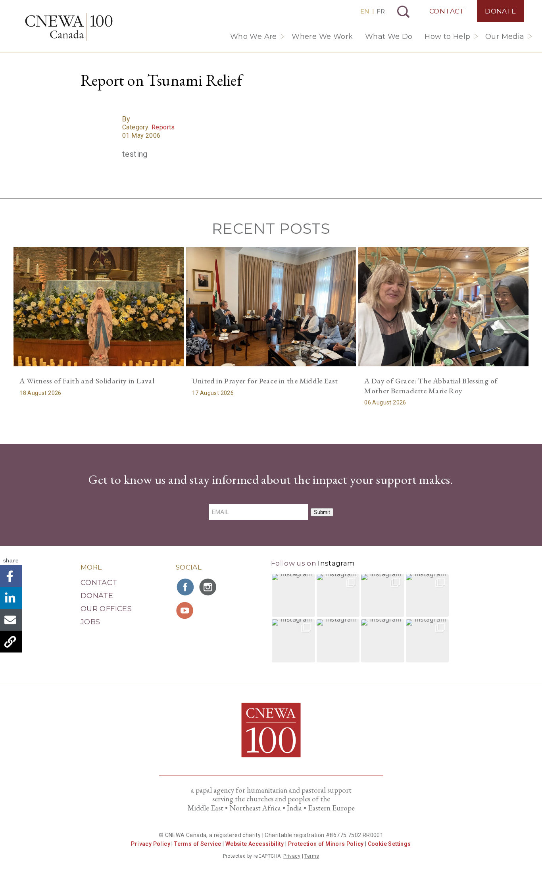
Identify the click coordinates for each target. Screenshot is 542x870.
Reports (163, 127)
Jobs (90, 622)
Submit (322, 512)
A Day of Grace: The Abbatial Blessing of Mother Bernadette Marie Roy (430, 386)
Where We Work (322, 36)
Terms (311, 856)
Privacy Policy (150, 844)
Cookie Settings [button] (389, 844)
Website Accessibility (254, 844)
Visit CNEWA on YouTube (186, 610)
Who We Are (253, 36)
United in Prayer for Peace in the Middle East (265, 381)
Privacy (291, 856)
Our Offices (106, 608)
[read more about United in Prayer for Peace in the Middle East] (271, 306)
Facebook (11, 576)
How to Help (447, 36)
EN (364, 11)
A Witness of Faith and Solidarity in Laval (86, 381)
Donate (500, 11)
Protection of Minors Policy (326, 844)
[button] (293, 595)
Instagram (336, 563)
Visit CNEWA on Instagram (209, 587)
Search (403, 12)
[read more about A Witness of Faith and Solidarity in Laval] (98, 306)
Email (11, 620)
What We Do (389, 36)
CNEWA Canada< (68, 27)
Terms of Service (197, 844)
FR (381, 11)
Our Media (505, 36)
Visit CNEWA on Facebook (186, 587)
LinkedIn (11, 598)
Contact (447, 11)
